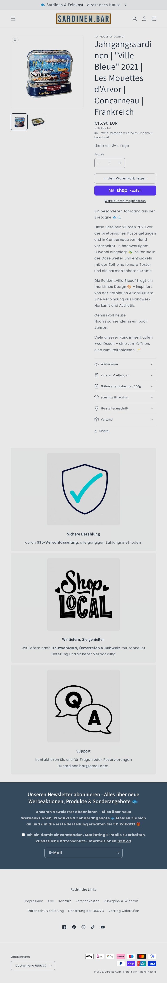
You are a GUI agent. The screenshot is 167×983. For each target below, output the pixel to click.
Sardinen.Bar (113, 971)
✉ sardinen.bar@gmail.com (83, 765)
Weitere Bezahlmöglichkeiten (125, 201)
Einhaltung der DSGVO (86, 911)
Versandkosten (87, 901)
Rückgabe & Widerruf (121, 901)
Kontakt (64, 901)
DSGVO (124, 841)
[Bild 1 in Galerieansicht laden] (19, 122)
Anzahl (99, 154)
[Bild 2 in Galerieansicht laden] (38, 122)
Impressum (34, 901)
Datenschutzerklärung (46, 911)
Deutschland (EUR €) (31, 965)
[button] (13, 18)
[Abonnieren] (117, 853)
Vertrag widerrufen (124, 911)
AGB (51, 901)
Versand (116, 133)
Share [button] (104, 431)
